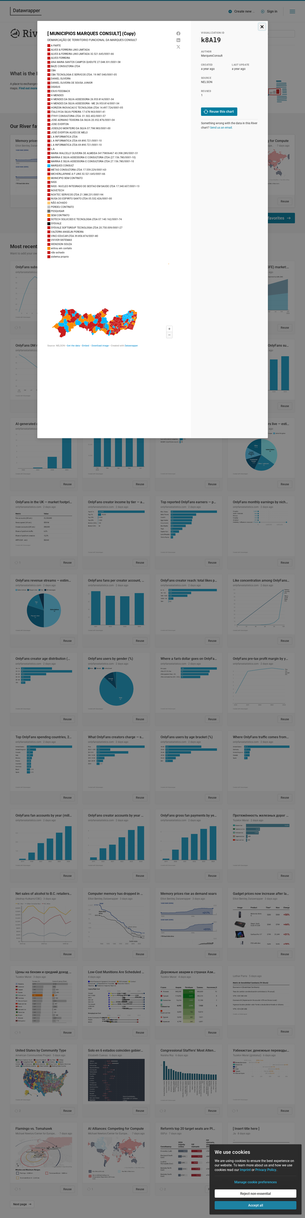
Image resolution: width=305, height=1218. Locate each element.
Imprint (245, 1170)
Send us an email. (221, 127)
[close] (262, 26)
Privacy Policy (265, 1170)
